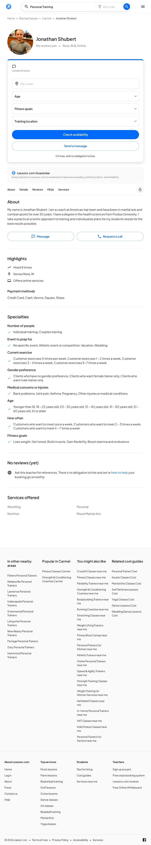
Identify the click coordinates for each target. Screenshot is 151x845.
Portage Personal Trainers (22, 641)
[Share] (140, 189)
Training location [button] (26, 121)
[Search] (126, 6)
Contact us (10, 793)
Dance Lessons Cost (124, 605)
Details (24, 189)
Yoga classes (48, 824)
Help (7, 799)
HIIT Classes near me (89, 720)
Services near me (87, 781)
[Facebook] (144, 840)
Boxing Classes (28, 18)
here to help (119, 472)
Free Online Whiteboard (127, 787)
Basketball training (52, 781)
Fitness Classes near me (91, 577)
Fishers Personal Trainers (22, 575)
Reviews (37, 189)
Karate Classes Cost (124, 577)
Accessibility (80, 840)
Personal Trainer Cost (124, 571)
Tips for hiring (84, 769)
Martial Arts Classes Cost (126, 583)
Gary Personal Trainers (20, 647)
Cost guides (84, 775)
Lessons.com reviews (126, 781)
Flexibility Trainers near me (92, 583)
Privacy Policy (60, 840)
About (11, 189)
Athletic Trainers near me (91, 655)
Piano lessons (49, 775)
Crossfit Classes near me (92, 571)
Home (11, 18)
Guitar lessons (49, 793)
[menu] (9, 7)
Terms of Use (40, 840)
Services (63, 189)
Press (7, 787)
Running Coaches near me (92, 609)
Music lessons (49, 769)
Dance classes (49, 799)
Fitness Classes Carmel (56, 571)
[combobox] (59, 6)
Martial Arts (47, 817)
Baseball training (50, 811)
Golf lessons (48, 787)
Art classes (47, 805)
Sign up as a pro (122, 769)
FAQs (50, 189)
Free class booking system (129, 775)
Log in (7, 775)
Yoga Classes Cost (123, 599)
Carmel (46, 18)
